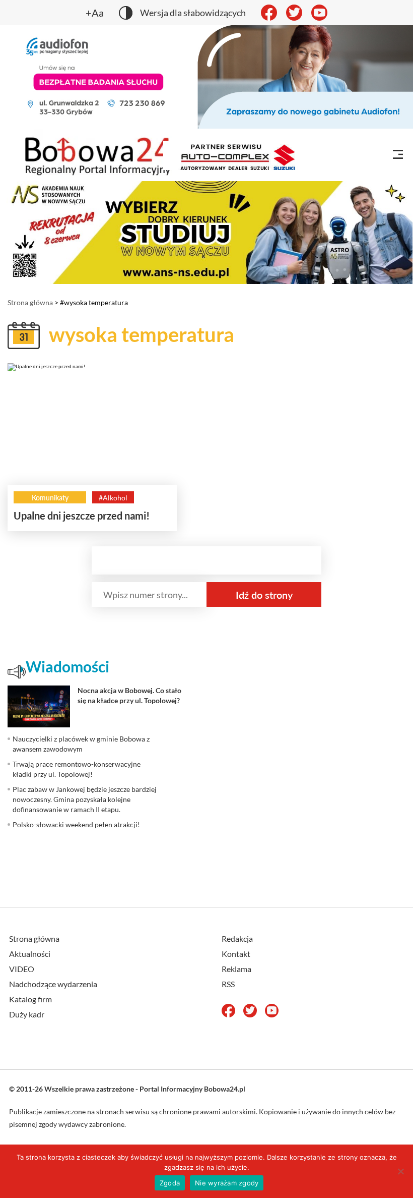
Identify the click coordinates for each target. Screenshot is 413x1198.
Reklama (236, 969)
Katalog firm (30, 999)
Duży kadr (26, 1014)
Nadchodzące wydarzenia (53, 984)
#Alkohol (113, 497)
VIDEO (21, 969)
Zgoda (170, 1183)
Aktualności (29, 953)
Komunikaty (50, 497)
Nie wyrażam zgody (226, 1183)
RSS (228, 984)
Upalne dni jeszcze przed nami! (82, 515)
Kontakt (236, 953)
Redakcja (237, 938)
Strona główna (30, 302)
